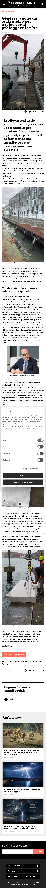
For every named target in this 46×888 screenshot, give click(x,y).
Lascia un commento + (13, 654)
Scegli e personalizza (31, 469)
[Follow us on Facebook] (27, 876)
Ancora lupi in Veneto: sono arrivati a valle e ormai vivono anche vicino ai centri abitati (21, 752)
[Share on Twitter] (30, 111)
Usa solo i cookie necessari (23, 482)
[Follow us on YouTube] (34, 876)
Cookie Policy (21, 434)
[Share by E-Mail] (34, 111)
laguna (17, 661)
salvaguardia (36, 661)
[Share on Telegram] (43, 111)
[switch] (40, 446)
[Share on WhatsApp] (39, 111)
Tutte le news (38, 718)
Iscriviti (39, 852)
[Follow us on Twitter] (30, 876)
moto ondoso (26, 661)
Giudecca (11, 661)
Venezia (5, 664)
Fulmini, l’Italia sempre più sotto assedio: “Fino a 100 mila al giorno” (20, 828)
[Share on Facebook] (25, 111)
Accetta (23, 475)
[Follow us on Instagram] (37, 876)
